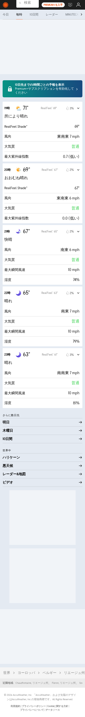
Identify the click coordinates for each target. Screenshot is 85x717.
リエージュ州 (74, 673)
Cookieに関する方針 (58, 706)
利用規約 (16, 706)
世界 (6, 673)
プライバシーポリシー (34, 706)
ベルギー (49, 673)
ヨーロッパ (26, 673)
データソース (53, 709)
